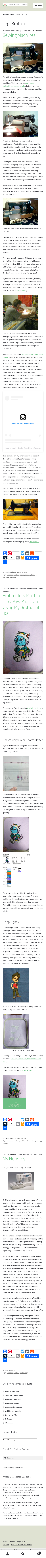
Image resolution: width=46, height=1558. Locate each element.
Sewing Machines (19, 35)
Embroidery (15, 1138)
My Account (7, 1554)
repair (22, 575)
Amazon (10, 575)
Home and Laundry (12, 1403)
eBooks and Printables (13, 1407)
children (23, 1141)
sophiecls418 (26, 31)
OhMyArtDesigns (34, 708)
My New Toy (14, 1159)
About (13, 572)
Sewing (24, 572)
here (17, 290)
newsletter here (25, 1070)
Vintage (13, 577)
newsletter (34, 541)
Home (7, 14)
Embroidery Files (11, 1415)
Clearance (9, 1423)
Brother (16, 575)
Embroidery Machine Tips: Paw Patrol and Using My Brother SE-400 (22, 604)
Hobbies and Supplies (13, 1411)
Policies (6, 1544)
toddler (5, 1143)
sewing (27, 575)
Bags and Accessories (13, 1399)
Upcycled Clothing (12, 1391)
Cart (35, 1552)
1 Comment (38, 1154)
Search (23, 1554)
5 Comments (37, 31)
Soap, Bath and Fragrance (14, 1395)
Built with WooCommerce (21, 1544)
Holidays (8, 1419)
